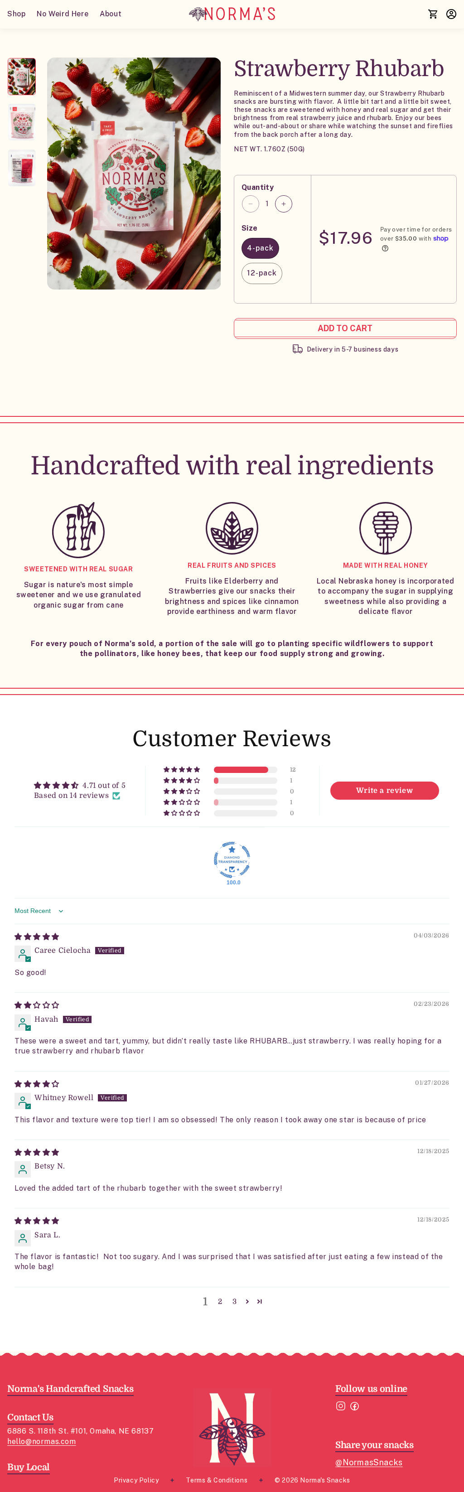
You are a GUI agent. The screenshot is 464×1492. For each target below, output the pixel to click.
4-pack (260, 248)
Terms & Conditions (216, 1480)
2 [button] (220, 1302)
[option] (134, 174)
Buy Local (28, 1467)
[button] (182, 770)
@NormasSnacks (369, 1462)
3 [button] (234, 1302)
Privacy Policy (136, 1480)
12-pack (262, 273)
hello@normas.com (41, 1441)
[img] (36, 937)
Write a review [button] (384, 791)
